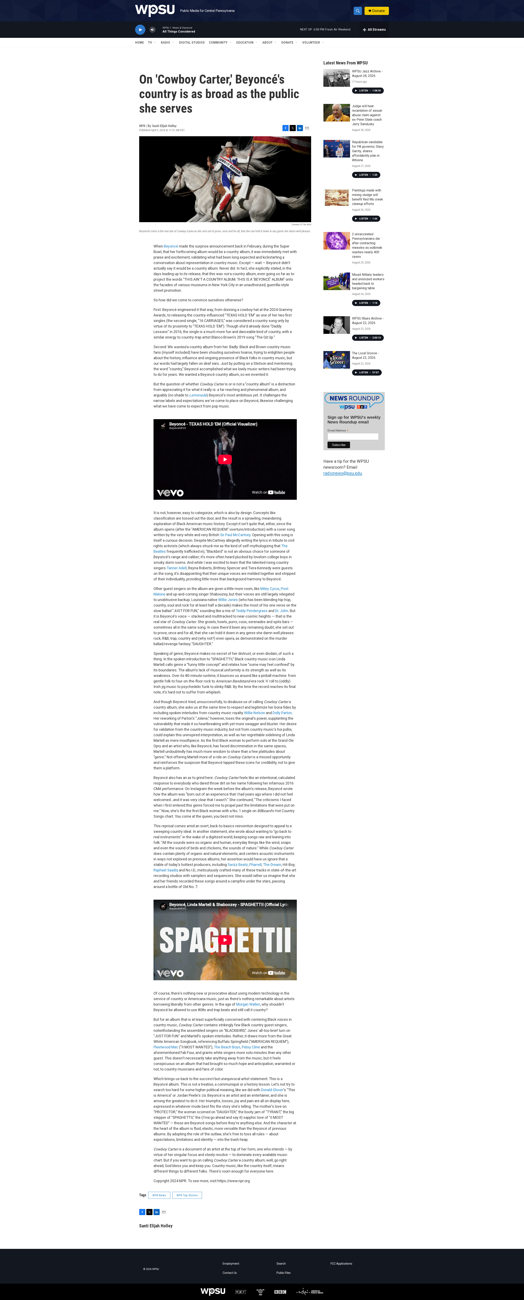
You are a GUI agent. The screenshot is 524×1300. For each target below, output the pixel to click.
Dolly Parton (282, 713)
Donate (378, 11)
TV (150, 42)
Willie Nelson (254, 713)
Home (139, 42)
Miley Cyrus (269, 588)
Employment (231, 1263)
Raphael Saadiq (166, 870)
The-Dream (272, 864)
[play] (140, 29)
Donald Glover (272, 1090)
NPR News (159, 1195)
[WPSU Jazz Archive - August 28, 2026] (336, 78)
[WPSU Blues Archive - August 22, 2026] (336, 325)
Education (245, 42)
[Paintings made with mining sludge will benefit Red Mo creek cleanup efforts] (336, 197)
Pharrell (255, 864)
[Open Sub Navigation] (155, 42)
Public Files (284, 1272)
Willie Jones (228, 600)
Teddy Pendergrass (252, 611)
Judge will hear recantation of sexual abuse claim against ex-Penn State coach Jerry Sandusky (367, 115)
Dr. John (281, 611)
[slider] (159, 29)
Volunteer (311, 42)
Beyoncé (171, 246)
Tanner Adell (177, 568)
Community (218, 42)
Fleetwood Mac (166, 1047)
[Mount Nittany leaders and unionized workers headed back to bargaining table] (336, 281)
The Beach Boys (227, 1047)
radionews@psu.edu (342, 473)
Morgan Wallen (248, 1004)
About (267, 42)
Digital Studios (192, 42)
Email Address (338, 430)
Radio (165, 42)
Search (281, 1263)
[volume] (152, 29)
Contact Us (230, 1272)
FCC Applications (341, 1263)
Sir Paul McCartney (235, 535)
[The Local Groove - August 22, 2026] (336, 360)
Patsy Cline (251, 1047)
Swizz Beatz (238, 864)
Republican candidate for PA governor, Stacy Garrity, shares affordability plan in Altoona (368, 151)
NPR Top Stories (187, 1195)
